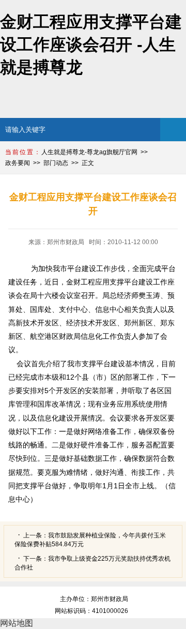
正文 (88, 163)
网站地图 (16, 623)
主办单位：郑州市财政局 (94, 599)
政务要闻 (17, 163)
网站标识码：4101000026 (93, 611)
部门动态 (55, 163)
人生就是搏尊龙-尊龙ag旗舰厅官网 (89, 152)
